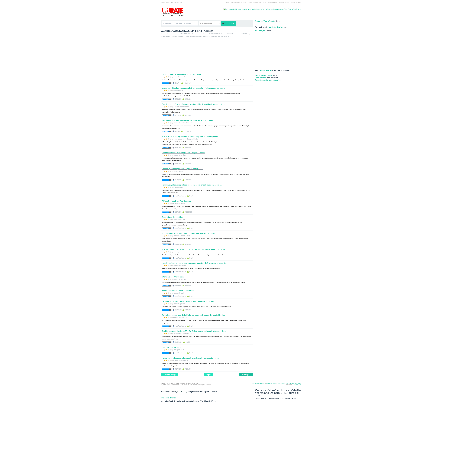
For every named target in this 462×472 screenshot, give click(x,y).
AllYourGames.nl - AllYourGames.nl (176, 201)
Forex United (260, 78)
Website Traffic (276, 27)
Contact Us (293, 2)
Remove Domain (284, 2)
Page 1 (208, 375)
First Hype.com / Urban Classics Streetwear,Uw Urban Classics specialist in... (193, 104)
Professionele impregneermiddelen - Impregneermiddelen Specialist (190, 136)
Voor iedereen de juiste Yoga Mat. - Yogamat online (183, 152)
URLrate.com (297, 384)
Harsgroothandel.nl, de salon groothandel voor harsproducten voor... (190, 358)
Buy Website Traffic (263, 75)
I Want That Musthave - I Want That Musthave (181, 74)
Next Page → (246, 375)
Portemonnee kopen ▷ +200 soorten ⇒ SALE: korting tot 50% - (188, 233)
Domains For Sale (252, 2)
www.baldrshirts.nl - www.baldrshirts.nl (178, 290)
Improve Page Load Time (238, 2)
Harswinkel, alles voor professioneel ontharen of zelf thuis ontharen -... (191, 185)
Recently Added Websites (293, 383)
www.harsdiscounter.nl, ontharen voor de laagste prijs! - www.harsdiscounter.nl (195, 263)
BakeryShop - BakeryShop (172, 217)
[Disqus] (231, 439)
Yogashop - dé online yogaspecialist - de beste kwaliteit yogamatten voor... (193, 88)
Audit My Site (261, 31)
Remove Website (260, 383)
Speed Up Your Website (265, 21)
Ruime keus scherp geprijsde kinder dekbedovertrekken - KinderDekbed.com (194, 315)
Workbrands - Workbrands (173, 277)
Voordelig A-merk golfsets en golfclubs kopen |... (182, 169)
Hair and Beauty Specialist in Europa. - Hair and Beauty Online (187, 120)
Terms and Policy (271, 383)
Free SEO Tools (272, 2)
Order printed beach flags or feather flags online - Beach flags (188, 301)
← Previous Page (169, 375)
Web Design (262, 2)
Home (227, 2)
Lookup (229, 23)
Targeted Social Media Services (268, 80)
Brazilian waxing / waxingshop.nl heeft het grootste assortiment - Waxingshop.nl (196, 249)
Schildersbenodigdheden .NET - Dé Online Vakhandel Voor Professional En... (194, 331)
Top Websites (281, 383)
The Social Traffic (168, 398)
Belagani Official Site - (171, 347)
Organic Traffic (265, 70)
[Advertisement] (207, 56)
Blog (299, 2)
